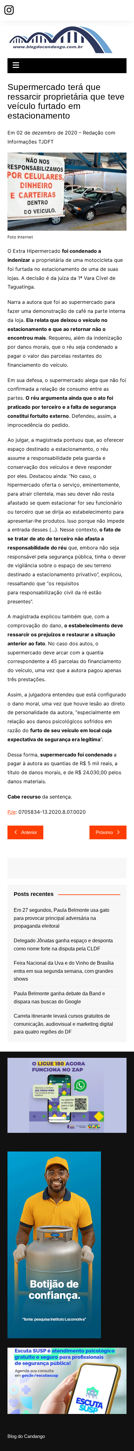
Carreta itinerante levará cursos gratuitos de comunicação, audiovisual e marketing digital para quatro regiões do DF (63, 1023)
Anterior (29, 832)
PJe (11, 812)
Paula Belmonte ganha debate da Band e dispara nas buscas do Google (59, 997)
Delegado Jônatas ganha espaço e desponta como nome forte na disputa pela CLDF (63, 944)
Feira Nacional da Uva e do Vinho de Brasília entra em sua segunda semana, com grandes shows (64, 971)
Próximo (104, 832)
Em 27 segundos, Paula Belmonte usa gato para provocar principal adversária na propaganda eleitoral (61, 918)
